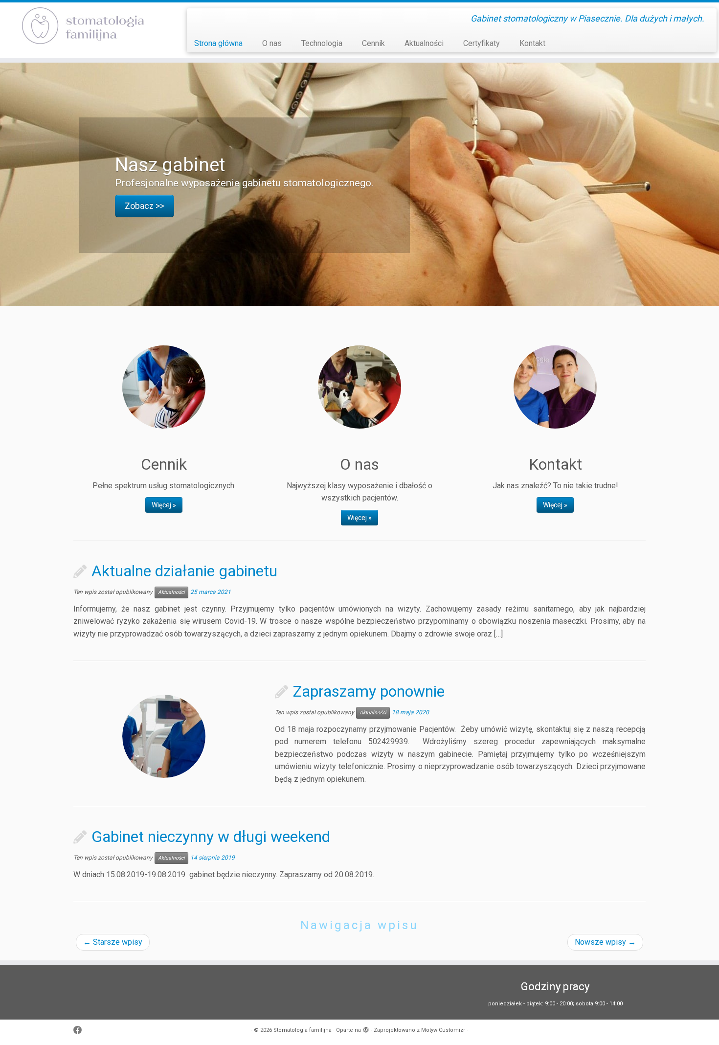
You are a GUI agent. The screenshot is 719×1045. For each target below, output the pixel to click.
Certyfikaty (481, 43)
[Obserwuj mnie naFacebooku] (81, 1030)
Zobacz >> (144, 205)
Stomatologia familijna (302, 1030)
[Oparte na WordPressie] (365, 1028)
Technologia (321, 43)
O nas (272, 43)
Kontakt (532, 43)
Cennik (373, 43)
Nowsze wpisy (605, 942)
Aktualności (424, 43)
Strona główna (218, 43)
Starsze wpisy (112, 942)
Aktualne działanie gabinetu (184, 571)
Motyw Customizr (443, 1030)
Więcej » (164, 505)
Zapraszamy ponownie (369, 691)
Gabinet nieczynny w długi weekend (210, 836)
